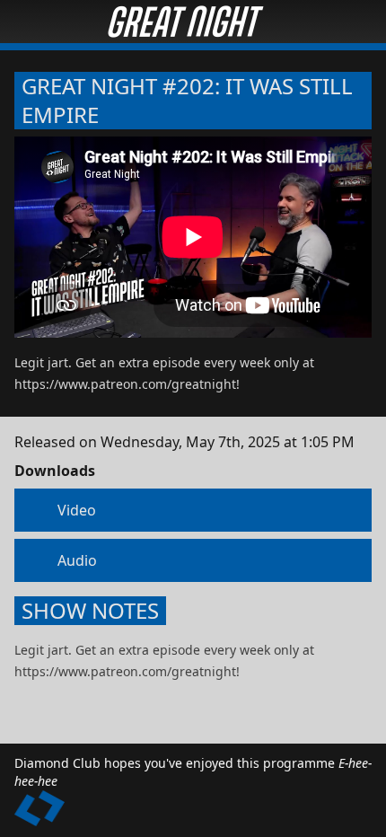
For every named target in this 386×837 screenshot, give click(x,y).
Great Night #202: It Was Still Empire (187, 100)
